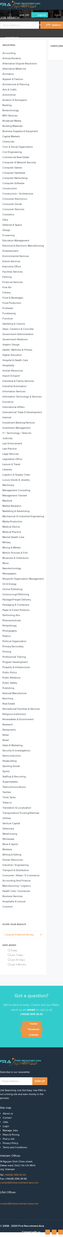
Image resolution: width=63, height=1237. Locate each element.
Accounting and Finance (16, 880)
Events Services (11, 261)
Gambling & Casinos (13, 323)
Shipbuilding (9, 761)
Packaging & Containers (15, 604)
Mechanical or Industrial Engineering (23, 516)
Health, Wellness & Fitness (17, 349)
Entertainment (10, 251)
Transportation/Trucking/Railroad (20, 813)
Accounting (9, 53)
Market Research (11, 506)
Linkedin (33, 1034)
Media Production (12, 521)
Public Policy (9, 672)
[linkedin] (54, 1232)
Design (6, 230)
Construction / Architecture (17, 193)
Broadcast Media (11, 120)
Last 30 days (17, 959)
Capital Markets (11, 136)
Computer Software (13, 183)
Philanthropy (9, 625)
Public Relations (11, 677)
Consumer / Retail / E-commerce (20, 875)
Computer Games (12, 167)
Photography (9, 630)
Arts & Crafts (9, 89)
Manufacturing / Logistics (16, 885)
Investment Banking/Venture (18, 422)
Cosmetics (8, 214)
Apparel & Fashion (12, 79)
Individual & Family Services (18, 381)
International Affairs (13, 407)
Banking (7, 105)
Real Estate (8, 703)
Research (7, 724)
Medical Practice (11, 532)
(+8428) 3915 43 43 (15, 1174)
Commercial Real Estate (15, 157)
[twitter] (60, 1232)
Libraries (7, 469)
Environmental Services (15, 256)
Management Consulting (16, 490)
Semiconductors (11, 755)
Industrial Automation (14, 386)
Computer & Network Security (19, 162)
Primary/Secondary (13, 646)
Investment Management (16, 428)
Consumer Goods (12, 204)
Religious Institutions (14, 714)
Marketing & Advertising (16, 511)
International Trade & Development (22, 412)
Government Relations (15, 339)
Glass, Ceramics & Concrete (18, 329)
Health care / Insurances (16, 891)
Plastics (6, 636)
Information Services (14, 391)
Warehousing (9, 833)
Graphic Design (11, 344)
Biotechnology (10, 110)
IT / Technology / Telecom (16, 433)
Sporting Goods (11, 766)
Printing (6, 651)
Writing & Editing (11, 854)
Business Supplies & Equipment (20, 131)
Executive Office (11, 266)
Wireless (7, 849)
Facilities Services (12, 271)
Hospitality (8, 365)
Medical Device (11, 526)
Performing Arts (11, 615)
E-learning (8, 235)
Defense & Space (12, 225)
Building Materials (12, 126)
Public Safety (9, 683)
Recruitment (12, 37)
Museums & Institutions (15, 558)
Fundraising (9, 313)
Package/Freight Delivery (16, 599)
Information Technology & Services (22, 396)
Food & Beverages (12, 297)
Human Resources (12, 370)
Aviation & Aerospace (14, 100)
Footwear (7, 308)
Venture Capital (11, 823)
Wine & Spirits (10, 844)
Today (13, 950)
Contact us (35, 24)
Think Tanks (9, 797)
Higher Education (12, 355)
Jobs (48, 24)
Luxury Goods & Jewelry (16, 480)
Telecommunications (14, 787)
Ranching (7, 698)
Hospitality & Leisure (14, 901)
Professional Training (14, 657)
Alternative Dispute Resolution (19, 63)
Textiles (6, 792)
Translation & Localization (16, 807)
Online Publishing (12, 589)
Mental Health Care (13, 537)
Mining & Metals (11, 547)
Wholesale (8, 839)
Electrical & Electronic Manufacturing (23, 245)
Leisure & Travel (11, 464)
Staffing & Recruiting (14, 776)
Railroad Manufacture (14, 693)
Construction (9, 188)
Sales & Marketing (12, 745)
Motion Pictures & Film (15, 552)
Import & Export (11, 375)
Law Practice (9, 448)
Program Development (15, 662)
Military (6, 542)
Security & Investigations (16, 750)
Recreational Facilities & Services (21, 709)
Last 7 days (16, 955)
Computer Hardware (13, 173)
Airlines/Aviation (11, 58)
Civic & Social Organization (17, 146)
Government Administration (18, 334)
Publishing (8, 688)
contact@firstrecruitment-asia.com (19, 1182)
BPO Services (10, 115)
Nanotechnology (11, 568)
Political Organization (14, 641)
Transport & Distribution (15, 870)
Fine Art (6, 287)
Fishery (6, 292)
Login (6, 1126)
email (31, 1010)
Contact (7, 1117)
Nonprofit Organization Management (23, 578)
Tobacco (7, 802)
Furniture (7, 318)
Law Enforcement (12, 443)
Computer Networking (14, 178)
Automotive (9, 94)
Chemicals (8, 141)
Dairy (5, 219)
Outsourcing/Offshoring (15, 594)
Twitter (34, 1023)
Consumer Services (13, 209)
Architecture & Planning (15, 84)
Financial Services (12, 282)
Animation (8, 74)
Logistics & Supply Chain (16, 474)
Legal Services (10, 454)
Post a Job (8, 1139)
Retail (5, 735)
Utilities (6, 818)
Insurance (7, 401)
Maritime (7, 500)
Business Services (12, 896)
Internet (6, 417)
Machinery (8, 485)
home (8, 24)
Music (5, 563)
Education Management (15, 240)
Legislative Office (12, 459)
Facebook (33, 1029)
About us (21, 24)
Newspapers (9, 573)
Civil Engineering (12, 152)
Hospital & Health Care (15, 360)
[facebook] (47, 1233)
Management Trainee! (14, 495)
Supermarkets (10, 781)
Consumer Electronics (14, 199)
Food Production (11, 303)
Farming (7, 277)
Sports (6, 771)
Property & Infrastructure (16, 667)
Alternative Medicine (14, 68)
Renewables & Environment (18, 719)
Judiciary (7, 438)
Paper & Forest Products (15, 610)
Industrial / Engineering (15, 865)
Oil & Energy (9, 584)
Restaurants (9, 729)
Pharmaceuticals (11, 620)
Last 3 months (18, 964)
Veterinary (8, 828)
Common (7, 906)
